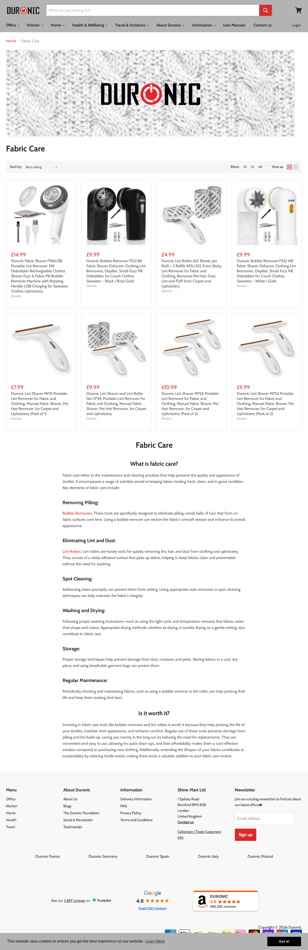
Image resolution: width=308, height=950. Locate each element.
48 (260, 167)
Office (11, 25)
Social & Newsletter (78, 820)
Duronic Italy (222, 856)
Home (56, 25)
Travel (10, 827)
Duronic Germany (117, 856)
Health (11, 820)
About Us (70, 799)
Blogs (67, 806)
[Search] (265, 10)
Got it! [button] (284, 941)
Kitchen (34, 25)
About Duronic (169, 25)
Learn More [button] (155, 941)
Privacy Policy (130, 813)
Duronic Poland (260, 856)
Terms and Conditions (136, 820)
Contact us (263, 25)
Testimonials (72, 827)
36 (252, 167)
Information (202, 25)
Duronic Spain (171, 856)
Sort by (15, 167)
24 (245, 167)
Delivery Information (136, 799)
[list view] (295, 167)
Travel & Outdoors (130, 25)
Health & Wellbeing (88, 25)
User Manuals (234, 25)
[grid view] (289, 167)
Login (296, 25)
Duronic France (61, 856)
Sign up (245, 834)
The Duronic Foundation (81, 813)
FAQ (123, 806)
